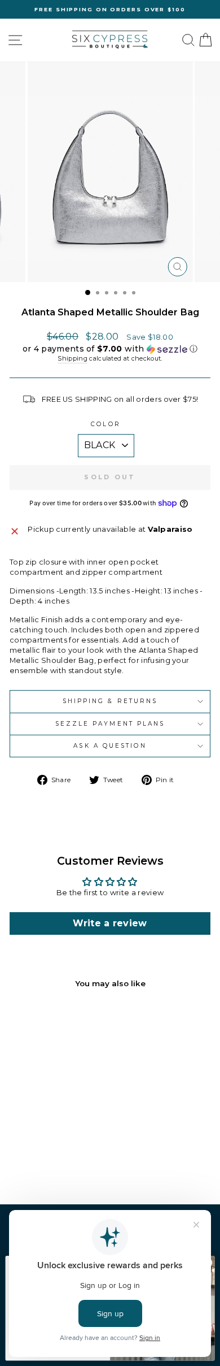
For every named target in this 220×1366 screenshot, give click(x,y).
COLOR (105, 424)
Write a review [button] (110, 923)
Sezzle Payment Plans (110, 723)
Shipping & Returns (110, 701)
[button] (110, 349)
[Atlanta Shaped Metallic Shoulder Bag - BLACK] (41, 1165)
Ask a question (109, 745)
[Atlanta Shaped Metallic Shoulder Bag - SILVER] (54, 1165)
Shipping (72, 358)
